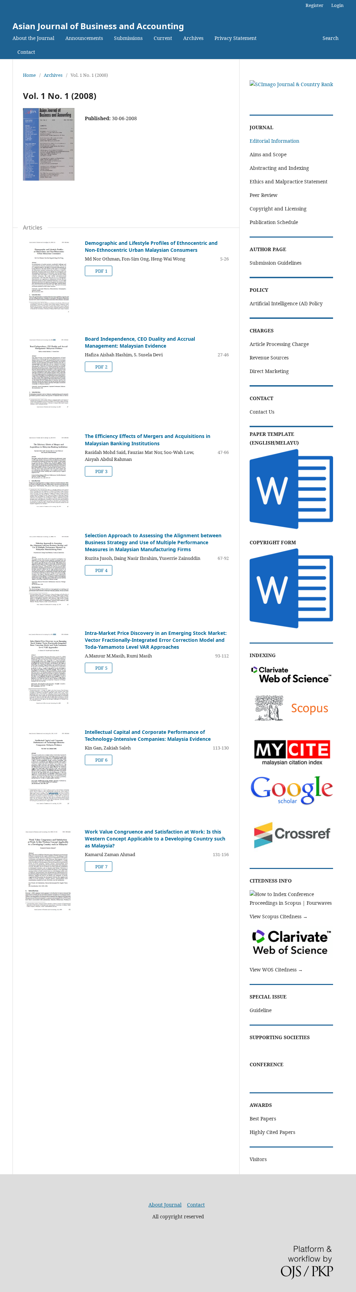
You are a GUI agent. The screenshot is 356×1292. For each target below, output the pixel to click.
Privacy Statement (236, 38)
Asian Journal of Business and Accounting (98, 26)
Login (337, 5)
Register (314, 5)
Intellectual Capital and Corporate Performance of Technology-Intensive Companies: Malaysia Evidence (148, 735)
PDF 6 (100, 760)
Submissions (128, 38)
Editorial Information (274, 141)
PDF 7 (100, 866)
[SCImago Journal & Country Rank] (291, 84)
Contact (26, 52)
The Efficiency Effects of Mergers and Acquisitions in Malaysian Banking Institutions (147, 439)
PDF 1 (100, 271)
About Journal (164, 1204)
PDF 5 (100, 668)
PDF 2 (100, 367)
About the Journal (33, 38)
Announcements (84, 38)
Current (163, 38)
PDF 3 (100, 471)
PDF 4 (100, 570)
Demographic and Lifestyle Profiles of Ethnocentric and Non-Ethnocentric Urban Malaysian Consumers (151, 246)
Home (29, 75)
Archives (193, 38)
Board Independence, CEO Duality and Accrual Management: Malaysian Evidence (140, 342)
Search (331, 38)
